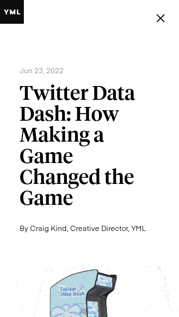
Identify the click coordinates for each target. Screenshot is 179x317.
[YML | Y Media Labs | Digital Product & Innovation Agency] (12, 12)
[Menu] (160, 18)
